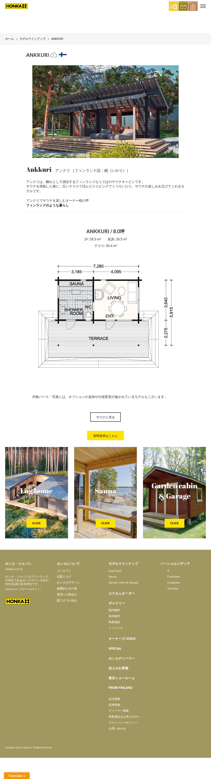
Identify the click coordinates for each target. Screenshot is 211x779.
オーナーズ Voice (122, 639)
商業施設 (114, 622)
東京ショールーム (122, 678)
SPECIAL (115, 649)
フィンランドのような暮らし (47, 205)
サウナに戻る (105, 417)
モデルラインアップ (33, 39)
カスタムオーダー (122, 593)
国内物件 (114, 610)
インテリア (116, 628)
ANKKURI (57, 39)
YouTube (172, 588)
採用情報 (114, 705)
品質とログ (64, 576)
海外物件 (114, 616)
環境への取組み (67, 594)
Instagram (173, 582)
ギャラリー (117, 603)
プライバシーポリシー (123, 722)
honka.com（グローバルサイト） (23, 589)
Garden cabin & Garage (123, 582)
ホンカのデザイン (68, 582)
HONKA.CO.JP (13, 569)
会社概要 (114, 699)
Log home (115, 571)
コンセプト (64, 571)
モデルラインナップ (123, 564)
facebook (173, 576)
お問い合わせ (117, 728)
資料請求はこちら (105, 436)
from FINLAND (120, 688)
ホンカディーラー (122, 658)
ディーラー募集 (119, 710)
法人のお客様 (118, 668)
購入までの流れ (67, 600)
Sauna (112, 576)
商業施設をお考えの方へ (124, 716)
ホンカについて (68, 564)
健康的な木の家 (67, 588)
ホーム (9, 39)
